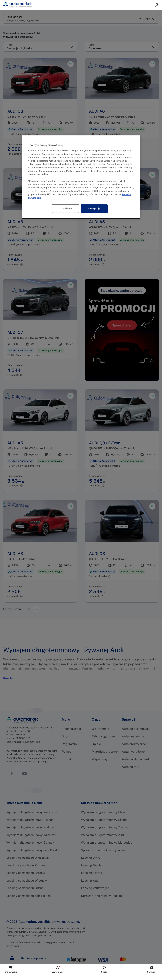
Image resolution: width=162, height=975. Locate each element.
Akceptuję (94, 208)
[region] (81, 177)
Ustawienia (65, 208)
